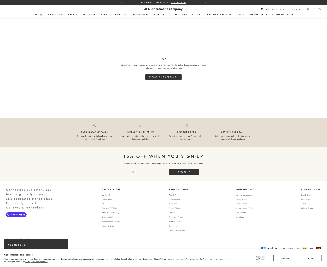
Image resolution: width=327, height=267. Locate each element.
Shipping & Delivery (110, 208)
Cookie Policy (241, 203)
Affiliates (304, 203)
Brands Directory (175, 208)
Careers (172, 212)
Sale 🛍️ (38, 14)
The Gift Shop (258, 14)
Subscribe (184, 172)
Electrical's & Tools (188, 14)
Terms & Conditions (244, 195)
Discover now (178, 3)
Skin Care (89, 14)
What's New (55, 14)
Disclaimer (240, 217)
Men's (240, 14)
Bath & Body (162, 14)
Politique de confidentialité (36, 261)
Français (295, 9)
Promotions (305, 199)
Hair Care (121, 14)
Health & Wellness (219, 14)
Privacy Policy (241, 199)
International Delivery (110, 212)
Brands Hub (174, 226)
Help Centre (107, 199)
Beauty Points (306, 195)
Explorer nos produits (163, 77)
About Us (172, 195)
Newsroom (173, 203)
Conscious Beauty (176, 217)
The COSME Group (177, 230)
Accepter (285, 258)
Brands (73, 14)
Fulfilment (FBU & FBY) (111, 221)
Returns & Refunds (109, 217)
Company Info (174, 199)
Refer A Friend (307, 208)
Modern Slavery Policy (245, 208)
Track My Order (108, 226)
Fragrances (141, 14)
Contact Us (106, 195)
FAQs (104, 203)
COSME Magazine (283, 14)
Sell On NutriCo (175, 221)
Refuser (310, 258)
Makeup (105, 14)
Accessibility (241, 212)
